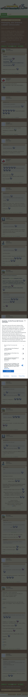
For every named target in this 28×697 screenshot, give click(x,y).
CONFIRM (8, 371)
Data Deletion (6, 376)
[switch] (23, 349)
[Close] (25, 321)
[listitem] (14, 346)
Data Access (14, 376)
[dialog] (14, 348)
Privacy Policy (22, 376)
